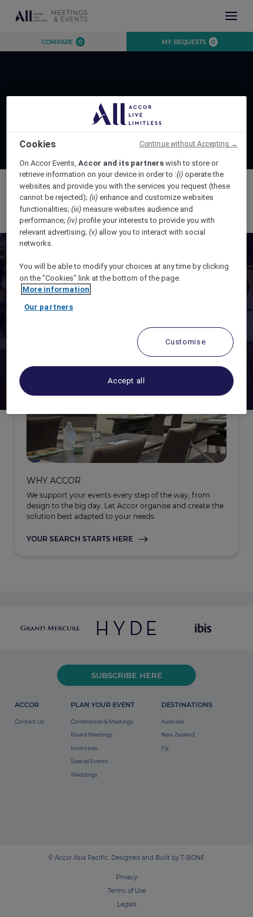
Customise (185, 341)
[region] (126, 255)
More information (55, 289)
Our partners (49, 307)
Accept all (126, 380)
